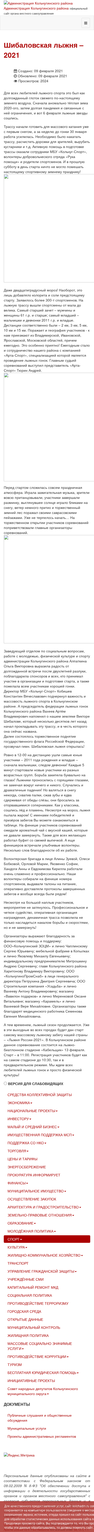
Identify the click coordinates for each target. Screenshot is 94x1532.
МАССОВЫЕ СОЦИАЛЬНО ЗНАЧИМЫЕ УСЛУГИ (40, 1346)
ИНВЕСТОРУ (18, 1118)
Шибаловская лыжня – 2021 (43, 50)
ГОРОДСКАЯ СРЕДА (24, 1311)
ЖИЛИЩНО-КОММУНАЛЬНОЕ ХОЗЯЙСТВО (44, 1255)
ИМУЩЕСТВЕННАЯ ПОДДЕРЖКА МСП (40, 1134)
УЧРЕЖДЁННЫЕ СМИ (26, 1279)
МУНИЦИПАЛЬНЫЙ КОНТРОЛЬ (34, 1327)
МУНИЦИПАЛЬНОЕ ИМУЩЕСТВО (36, 1190)
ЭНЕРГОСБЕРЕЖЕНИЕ (27, 1166)
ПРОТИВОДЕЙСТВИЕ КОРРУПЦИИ (37, 1356)
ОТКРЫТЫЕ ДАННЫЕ (25, 1319)
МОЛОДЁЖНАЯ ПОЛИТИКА (30, 1231)
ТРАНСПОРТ (18, 1263)
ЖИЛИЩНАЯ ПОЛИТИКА (28, 1335)
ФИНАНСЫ (17, 1182)
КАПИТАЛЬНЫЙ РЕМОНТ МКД (33, 1287)
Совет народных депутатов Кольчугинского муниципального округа (43, 1391)
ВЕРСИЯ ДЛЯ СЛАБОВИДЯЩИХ (35, 1083)
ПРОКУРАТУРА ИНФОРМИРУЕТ (34, 1174)
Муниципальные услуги (27, 1428)
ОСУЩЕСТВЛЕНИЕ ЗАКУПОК (32, 1198)
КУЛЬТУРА (16, 1247)
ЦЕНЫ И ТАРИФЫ (22, 1158)
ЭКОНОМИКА (19, 1102)
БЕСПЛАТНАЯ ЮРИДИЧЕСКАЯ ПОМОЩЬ (42, 1372)
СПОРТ (14, 1239)
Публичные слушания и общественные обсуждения (40, 1418)
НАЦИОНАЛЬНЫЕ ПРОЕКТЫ (31, 1110)
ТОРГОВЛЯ (17, 1150)
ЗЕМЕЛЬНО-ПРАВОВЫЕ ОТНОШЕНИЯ (40, 1214)
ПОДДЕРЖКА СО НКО (26, 1142)
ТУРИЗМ (15, 1364)
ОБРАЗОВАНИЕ (20, 1222)
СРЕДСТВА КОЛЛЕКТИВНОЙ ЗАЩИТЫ (40, 1094)
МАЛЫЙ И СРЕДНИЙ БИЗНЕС (32, 1126)
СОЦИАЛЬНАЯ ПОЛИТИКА (30, 1295)
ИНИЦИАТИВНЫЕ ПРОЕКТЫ (31, 1380)
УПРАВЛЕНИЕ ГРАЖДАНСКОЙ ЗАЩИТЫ (41, 1271)
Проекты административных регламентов (42, 1436)
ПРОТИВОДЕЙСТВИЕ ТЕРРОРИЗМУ (38, 1303)
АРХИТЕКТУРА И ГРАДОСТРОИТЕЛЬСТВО (43, 1206)
